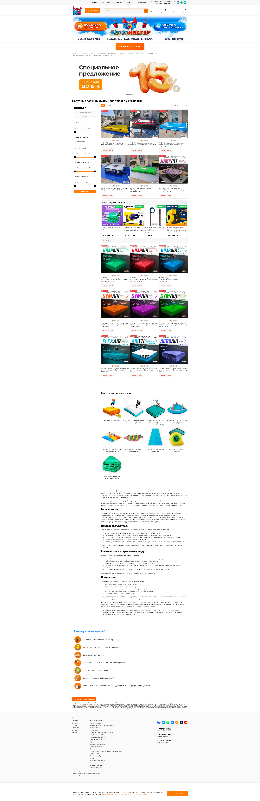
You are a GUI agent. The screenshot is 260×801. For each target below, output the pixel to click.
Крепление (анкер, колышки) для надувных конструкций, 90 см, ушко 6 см (155, 229)
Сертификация (95, 742)
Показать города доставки (84, 699)
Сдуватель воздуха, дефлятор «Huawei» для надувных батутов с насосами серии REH (134, 229)
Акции (134, 2)
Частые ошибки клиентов (98, 763)
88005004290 (171, 1)
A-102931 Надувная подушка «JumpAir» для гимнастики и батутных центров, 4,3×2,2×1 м (173, 279)
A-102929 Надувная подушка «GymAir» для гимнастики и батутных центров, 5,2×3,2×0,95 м (144, 324)
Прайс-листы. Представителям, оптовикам (104, 756)
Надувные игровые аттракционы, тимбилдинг (98, 53)
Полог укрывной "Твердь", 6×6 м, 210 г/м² (111, 228)
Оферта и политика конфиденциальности (86, 773)
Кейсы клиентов (95, 767)
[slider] (75, 131)
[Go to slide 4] (133, 94)
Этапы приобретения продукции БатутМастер (106, 751)
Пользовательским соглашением (134, 794)
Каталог (95, 2)
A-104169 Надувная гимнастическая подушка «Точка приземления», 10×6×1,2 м (172, 144)
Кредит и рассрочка (96, 746)
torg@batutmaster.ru (163, 3)
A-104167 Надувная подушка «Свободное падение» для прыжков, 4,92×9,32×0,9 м (143, 189)
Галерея (92, 758)
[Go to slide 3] (131, 94)
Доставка (110, 2)
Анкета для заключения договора (101, 732)
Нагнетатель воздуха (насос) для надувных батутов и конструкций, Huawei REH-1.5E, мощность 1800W (176, 230)
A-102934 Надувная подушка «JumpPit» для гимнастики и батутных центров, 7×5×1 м (173, 189)
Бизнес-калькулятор (97, 734)
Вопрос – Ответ (95, 753)
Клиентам (142, 2)
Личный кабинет (95, 727)
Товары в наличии (96, 765)
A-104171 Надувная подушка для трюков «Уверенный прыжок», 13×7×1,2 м (115, 144)
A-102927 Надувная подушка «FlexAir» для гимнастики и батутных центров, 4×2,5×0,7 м (115, 370)
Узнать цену (108, 150)
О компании (94, 730)
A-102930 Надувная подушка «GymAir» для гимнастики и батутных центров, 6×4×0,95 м (115, 324)
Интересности (94, 749)
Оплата (102, 2)
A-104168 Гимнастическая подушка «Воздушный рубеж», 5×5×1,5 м (114, 189)
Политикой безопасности (110, 794)
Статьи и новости (95, 723)
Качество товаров (96, 739)
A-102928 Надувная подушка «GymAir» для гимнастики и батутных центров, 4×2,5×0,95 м (173, 324)
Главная (75, 53)
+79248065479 (157, 1)
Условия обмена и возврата (81, 776)
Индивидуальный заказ (98, 744)
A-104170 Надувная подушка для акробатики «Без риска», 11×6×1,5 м (143, 144)
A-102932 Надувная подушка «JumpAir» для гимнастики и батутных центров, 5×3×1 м (144, 279)
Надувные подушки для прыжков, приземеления (138, 53)
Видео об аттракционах (98, 737)
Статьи (127, 2)
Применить (85, 191)
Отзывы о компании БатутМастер (101, 725)
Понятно (177, 793)
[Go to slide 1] (127, 94)
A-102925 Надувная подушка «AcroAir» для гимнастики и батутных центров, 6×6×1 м (173, 370)
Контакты (119, 2)
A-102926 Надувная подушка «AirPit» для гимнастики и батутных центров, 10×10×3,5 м (144, 370)
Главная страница (96, 720)
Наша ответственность (97, 760)
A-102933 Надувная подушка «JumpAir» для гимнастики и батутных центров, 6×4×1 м (115, 279)
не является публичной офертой (86, 705)
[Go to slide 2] (129, 94)
